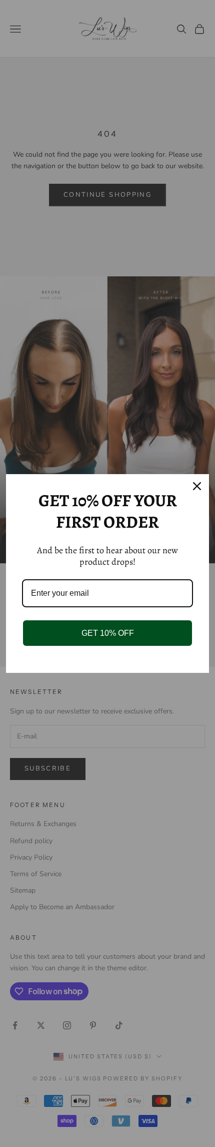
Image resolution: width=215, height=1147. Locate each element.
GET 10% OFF (108, 633)
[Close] (197, 486)
